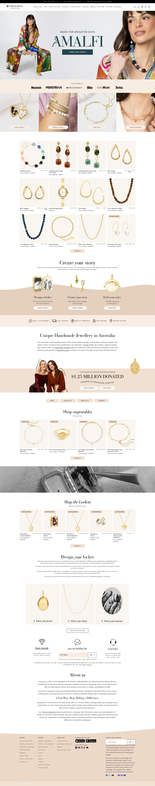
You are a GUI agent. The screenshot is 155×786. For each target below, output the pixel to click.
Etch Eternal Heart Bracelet (26, 450)
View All (77, 251)
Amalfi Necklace (25, 171)
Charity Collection (49, 712)
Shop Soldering (135, 127)
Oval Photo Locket (93, 534)
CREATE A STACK (58, 127)
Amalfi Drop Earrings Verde (87, 171)
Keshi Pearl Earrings (114, 244)
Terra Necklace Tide (26, 244)
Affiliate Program (44, 764)
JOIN (91, 655)
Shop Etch (112, 308)
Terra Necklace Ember (115, 208)
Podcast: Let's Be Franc (45, 744)
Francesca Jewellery (130, 783)
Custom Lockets (62, 741)
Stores (40, 753)
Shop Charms (77, 308)
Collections (75, 7)
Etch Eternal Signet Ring (57, 450)
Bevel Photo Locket (47, 534)
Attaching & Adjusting (27, 747)
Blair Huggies (24, 208)
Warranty (23, 753)
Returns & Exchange (26, 744)
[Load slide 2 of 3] (151, 77)
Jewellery (38, 7)
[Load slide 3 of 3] (153, 77)
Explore (100, 7)
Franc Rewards (43, 747)
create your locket (77, 631)
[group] (77, 45)
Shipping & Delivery (26, 741)
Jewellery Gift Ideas (63, 750)
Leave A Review (43, 767)
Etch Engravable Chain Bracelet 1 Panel (115, 450)
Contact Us (23, 761)
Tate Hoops (82, 208)
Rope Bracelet (54, 244)
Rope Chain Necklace (85, 244)
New (45, 7)
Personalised (54, 7)
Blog (39, 756)
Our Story (107, 388)
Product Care (24, 756)
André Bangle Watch (56, 208)
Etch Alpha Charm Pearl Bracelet (86, 450)
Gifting (85, 7)
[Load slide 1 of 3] (149, 77)
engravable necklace (63, 348)
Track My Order (25, 750)
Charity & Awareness (45, 741)
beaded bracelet (63, 350)
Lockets (65, 7)
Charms (59, 747)
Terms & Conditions (26, 759)
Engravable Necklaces (64, 744)
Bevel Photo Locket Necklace (25, 534)
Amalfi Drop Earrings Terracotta (56, 171)
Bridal (93, 7)
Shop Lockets (19, 127)
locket (86, 345)
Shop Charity (89, 388)
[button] (38, 7)
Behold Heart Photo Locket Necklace (117, 535)
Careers (40, 759)
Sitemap (40, 761)
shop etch (96, 127)
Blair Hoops (111, 171)
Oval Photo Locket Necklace (72, 534)
